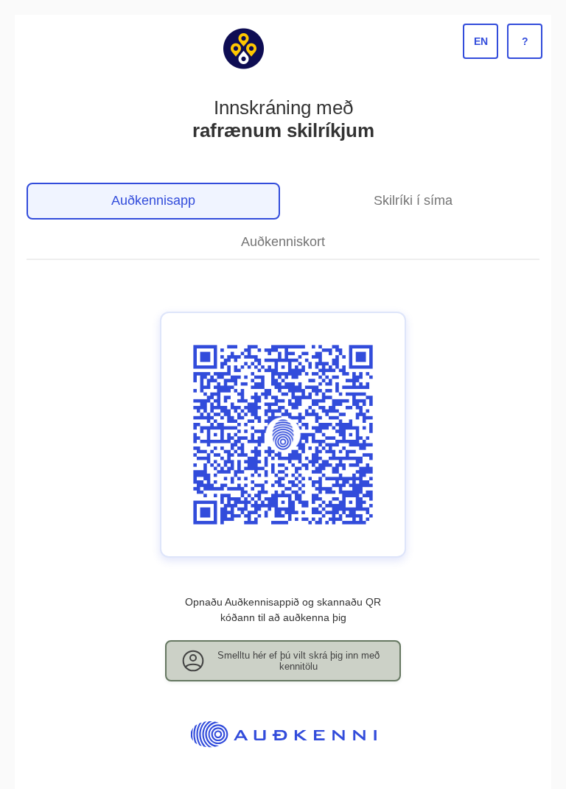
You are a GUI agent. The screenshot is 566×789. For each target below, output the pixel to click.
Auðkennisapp (153, 200)
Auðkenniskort (283, 241)
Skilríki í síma (413, 200)
